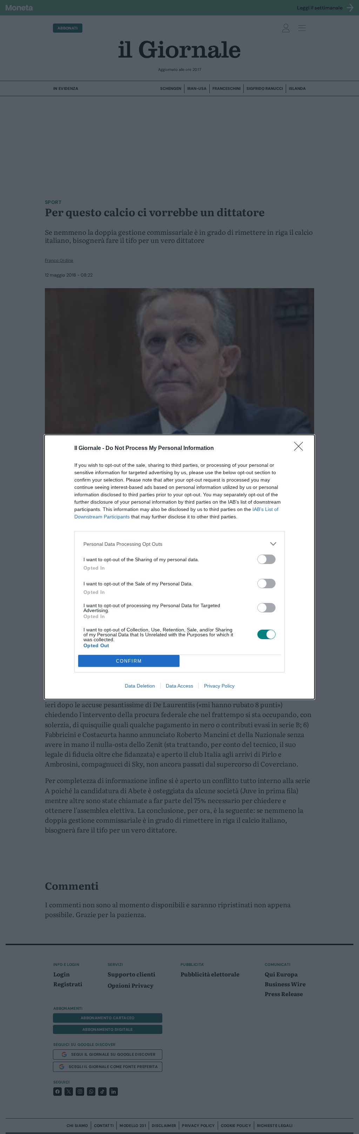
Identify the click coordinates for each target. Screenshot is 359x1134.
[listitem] (179, 544)
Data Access (179, 686)
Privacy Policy (219, 686)
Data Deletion (140, 686)
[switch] (266, 559)
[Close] (300, 448)
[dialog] (179, 567)
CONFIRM (129, 661)
